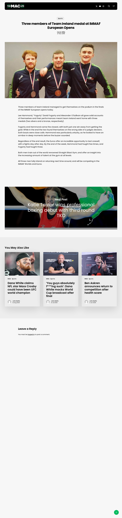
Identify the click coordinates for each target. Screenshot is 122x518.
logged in (31, 334)
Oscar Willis (61, 32)
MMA (9, 279)
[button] (114, 6)
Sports (60, 18)
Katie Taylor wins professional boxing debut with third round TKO (61, 208)
